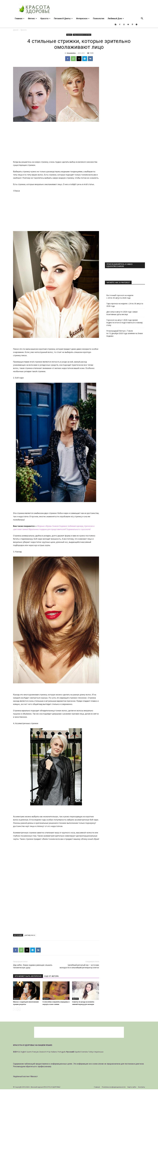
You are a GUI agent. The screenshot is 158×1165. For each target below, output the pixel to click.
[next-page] (18, 1009)
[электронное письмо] (79, 58)
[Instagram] (124, 24)
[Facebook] (120, 24)
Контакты (141, 1087)
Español (77, 1052)
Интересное (81, 18)
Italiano (54, 1052)
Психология (98, 18)
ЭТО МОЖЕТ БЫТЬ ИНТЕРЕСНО (28, 976)
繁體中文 (16, 1052)
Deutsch (42, 1052)
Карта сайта (132, 1087)
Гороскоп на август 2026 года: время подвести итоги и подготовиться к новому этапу (124, 322)
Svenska (84, 1052)
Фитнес (31, 18)
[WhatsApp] (73, 58)
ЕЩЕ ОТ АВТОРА (51, 976)
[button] (142, 19)
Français (35, 1052)
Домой (15, 30)
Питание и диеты (62, 18)
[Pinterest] (132, 24)
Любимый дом (115, 18)
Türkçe (91, 1052)
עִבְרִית (48, 1052)
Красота (44, 18)
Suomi (29, 1052)
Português (62, 1052)
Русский (70, 1052)
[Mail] (128, 24)
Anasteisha (71, 53)
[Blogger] (115, 24)
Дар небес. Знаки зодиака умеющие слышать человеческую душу (32, 966)
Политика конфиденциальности (114, 1087)
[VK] (90, 58)
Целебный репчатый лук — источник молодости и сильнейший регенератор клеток (79, 966)
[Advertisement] (56, 142)
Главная (18, 18)
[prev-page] (14, 1009)
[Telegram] (136, 24)
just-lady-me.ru (30, 935)
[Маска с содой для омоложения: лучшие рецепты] (26, 990)
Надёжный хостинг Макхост (25, 1076)
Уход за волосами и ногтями (82, 35)
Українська (98, 1052)
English (23, 1052)
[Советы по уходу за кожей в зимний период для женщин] (85, 990)
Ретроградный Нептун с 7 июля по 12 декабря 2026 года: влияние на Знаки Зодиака (124, 333)
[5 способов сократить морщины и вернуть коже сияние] (56, 990)
